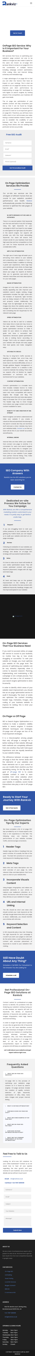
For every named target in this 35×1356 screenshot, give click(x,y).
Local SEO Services (10, 1282)
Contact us (20, 428)
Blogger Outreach (10, 1285)
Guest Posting (9, 1278)
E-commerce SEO (10, 1292)
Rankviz (29, 201)
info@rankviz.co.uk (16, 1179)
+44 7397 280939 (18, 1183)
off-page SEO (15, 772)
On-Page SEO (9, 1271)
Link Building (8, 1275)
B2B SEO (7, 1289)
